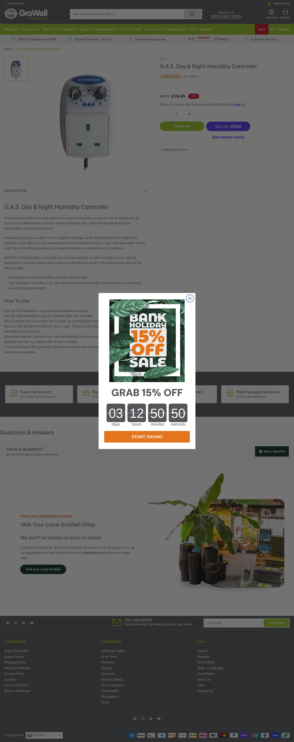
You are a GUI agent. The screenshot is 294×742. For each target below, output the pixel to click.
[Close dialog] (190, 298)
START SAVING (147, 436)
